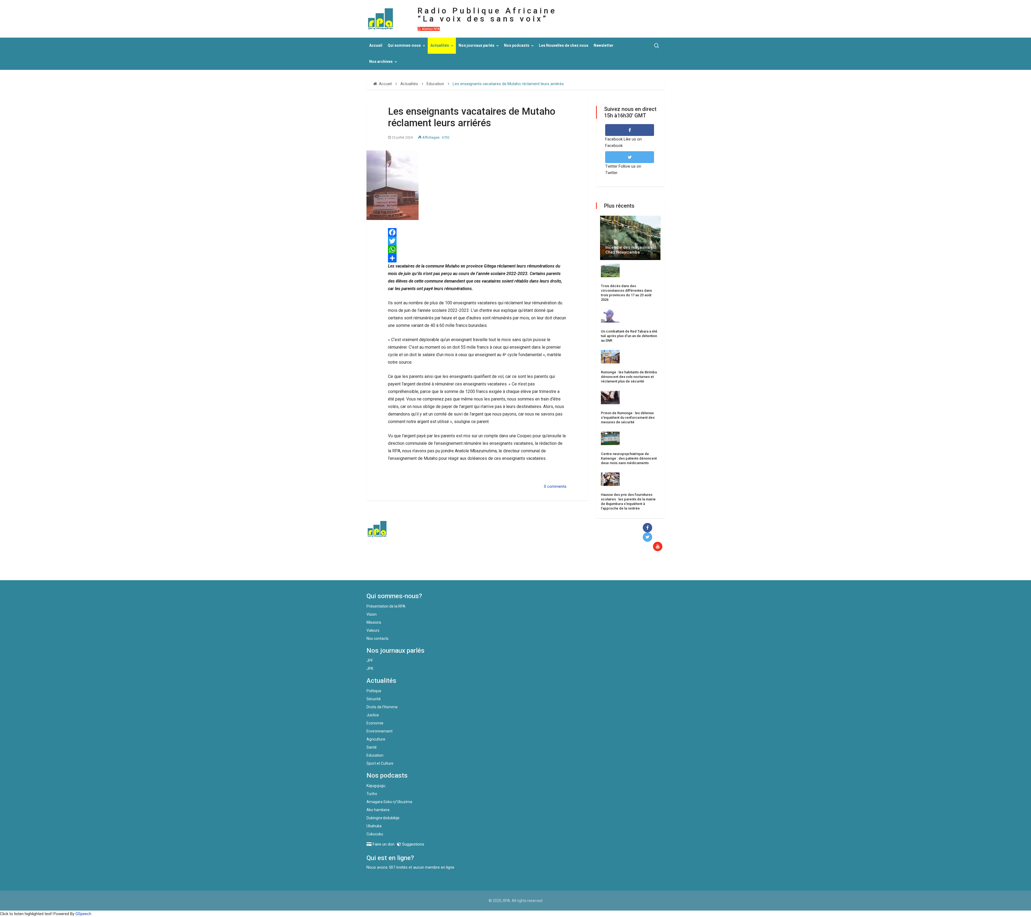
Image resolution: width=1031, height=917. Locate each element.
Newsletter (603, 45)
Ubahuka (374, 826)
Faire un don (464, 568)
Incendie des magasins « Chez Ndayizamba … (629, 250)
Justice (372, 715)
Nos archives (381, 61)
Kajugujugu (375, 786)
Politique (373, 691)
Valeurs (372, 630)
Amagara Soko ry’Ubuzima (389, 802)
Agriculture (375, 739)
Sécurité (373, 699)
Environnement (379, 731)
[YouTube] (659, 547)
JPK (369, 668)
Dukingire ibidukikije (383, 818)
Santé (371, 747)
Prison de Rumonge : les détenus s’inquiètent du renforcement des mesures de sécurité (628, 417)
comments (557, 486)
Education (374, 755)
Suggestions (412, 844)
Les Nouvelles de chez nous (563, 45)
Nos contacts (377, 638)
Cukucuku (374, 834)
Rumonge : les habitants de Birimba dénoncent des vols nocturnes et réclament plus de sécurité (629, 376)
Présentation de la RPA (385, 606)
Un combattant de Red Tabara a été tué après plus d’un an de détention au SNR (629, 335)
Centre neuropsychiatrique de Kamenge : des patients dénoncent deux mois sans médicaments (629, 458)
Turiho (371, 794)
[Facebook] (477, 232)
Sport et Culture (379, 763)
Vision (371, 614)
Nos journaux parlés (476, 45)
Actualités (439, 45)
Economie (374, 723)
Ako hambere (378, 810)
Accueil (375, 45)
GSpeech (83, 913)
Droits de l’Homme (382, 707)
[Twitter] (477, 241)
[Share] (477, 258)
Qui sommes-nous (404, 45)
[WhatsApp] (477, 249)
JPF (369, 660)
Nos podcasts (516, 45)
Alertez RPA (430, 29)
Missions (373, 622)
